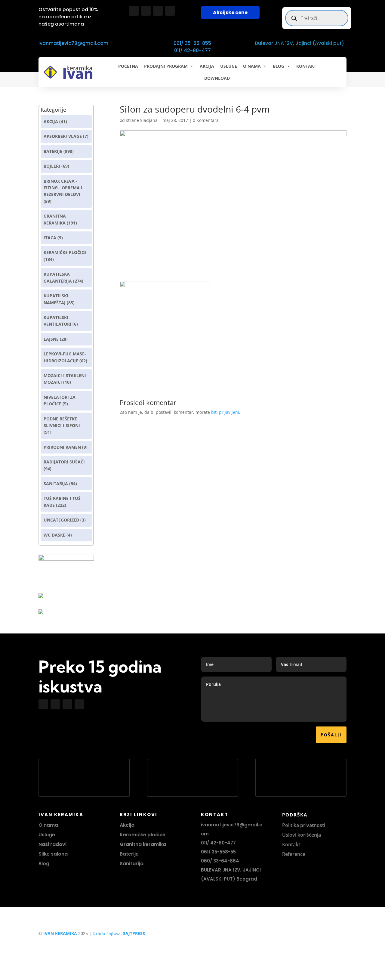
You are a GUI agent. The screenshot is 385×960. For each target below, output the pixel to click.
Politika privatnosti (303, 825)
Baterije (53, 151)
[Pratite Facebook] (134, 11)
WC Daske (54, 535)
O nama (48, 825)
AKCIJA (207, 66)
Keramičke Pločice (65, 252)
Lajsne (51, 339)
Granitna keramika (143, 844)
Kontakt (291, 844)
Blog (43, 863)
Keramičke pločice (142, 834)
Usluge (228, 66)
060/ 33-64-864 (220, 861)
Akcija (51, 121)
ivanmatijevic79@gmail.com (73, 43)
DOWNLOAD (217, 78)
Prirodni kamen (62, 447)
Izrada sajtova (107, 933)
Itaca (50, 237)
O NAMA (252, 66)
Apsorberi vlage (63, 136)
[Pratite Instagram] (146, 11)
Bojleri (52, 166)
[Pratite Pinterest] (170, 11)
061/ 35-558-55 (218, 852)
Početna (128, 66)
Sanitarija (56, 483)
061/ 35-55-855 (192, 43)
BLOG (278, 66)
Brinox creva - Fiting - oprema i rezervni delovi (63, 187)
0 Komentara (206, 120)
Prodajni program (166, 66)
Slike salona (53, 853)
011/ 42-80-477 (192, 50)
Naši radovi (52, 844)
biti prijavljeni (225, 412)
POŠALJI (331, 735)
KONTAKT (306, 66)
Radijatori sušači (64, 462)
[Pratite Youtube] (158, 11)
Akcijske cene (230, 12)
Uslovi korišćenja (301, 834)
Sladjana (149, 120)
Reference (293, 854)
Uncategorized (61, 520)
